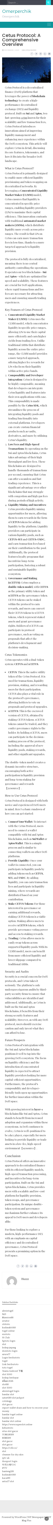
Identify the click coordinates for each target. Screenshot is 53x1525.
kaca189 (6, 1478)
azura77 (6, 1354)
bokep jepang (9, 1347)
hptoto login (8, 1341)
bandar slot (8, 1394)
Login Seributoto (11, 1357)
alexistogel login (10, 1391)
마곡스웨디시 (9, 1464)
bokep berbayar (10, 1377)
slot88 (5, 1384)
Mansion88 (7, 1317)
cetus (24, 117)
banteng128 (8, 1471)
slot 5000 (7, 1374)
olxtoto (6, 1324)
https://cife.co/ (9, 1448)
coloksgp (7, 1401)
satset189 (6, 1398)
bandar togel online (12, 1414)
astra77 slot (8, 1481)
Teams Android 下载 (12, 1371)
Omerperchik (16, 11)
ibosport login (9, 1461)
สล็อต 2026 (7, 1381)
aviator (5, 1321)
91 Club (6, 1337)
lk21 (4, 1314)
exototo (6, 1334)
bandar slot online (11, 1421)
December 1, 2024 (11, 50)
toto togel (7, 1367)
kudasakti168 (9, 1327)
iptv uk (5, 1458)
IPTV (4, 1468)
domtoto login (9, 1351)
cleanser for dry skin (12, 1454)
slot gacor (7, 1404)
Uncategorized (29, 50)
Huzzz (25, 1279)
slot (4, 1344)
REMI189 (6, 1438)
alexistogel (7, 1311)
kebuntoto (7, 1428)
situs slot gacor (10, 1431)
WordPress (20, 1517)
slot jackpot (18, 1398)
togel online (8, 1331)
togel (4, 1361)
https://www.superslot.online (17, 1424)
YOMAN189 (8, 1434)
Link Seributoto (10, 1364)
